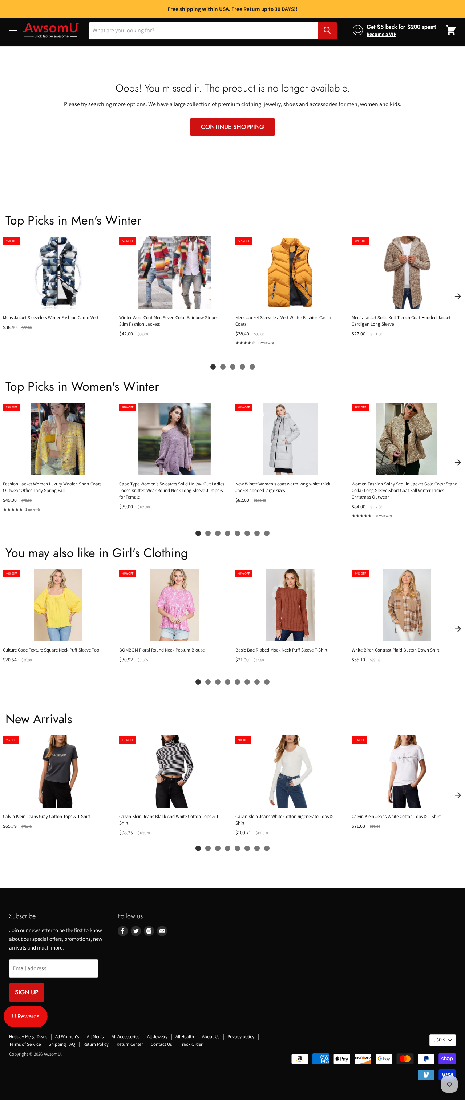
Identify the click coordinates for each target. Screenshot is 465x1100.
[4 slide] (242, 367)
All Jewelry (157, 1036)
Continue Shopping (232, 126)
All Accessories (125, 1036)
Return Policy (96, 1044)
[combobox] (203, 30)
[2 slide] (223, 367)
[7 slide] (257, 533)
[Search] (327, 30)
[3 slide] (232, 367)
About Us (210, 1036)
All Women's (67, 1036)
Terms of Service (25, 1044)
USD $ (439, 1040)
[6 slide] (247, 533)
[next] (457, 296)
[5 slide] (252, 367)
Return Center (130, 1044)
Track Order (191, 1044)
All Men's (95, 1036)
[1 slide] (213, 367)
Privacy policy (240, 1036)
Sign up (27, 992)
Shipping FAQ (62, 1044)
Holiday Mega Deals (28, 1036)
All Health (184, 1036)
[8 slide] (267, 533)
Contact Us (161, 1044)
